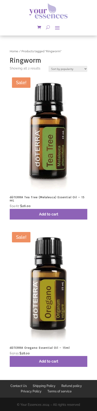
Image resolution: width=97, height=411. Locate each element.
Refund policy (71, 386)
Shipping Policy (44, 386)
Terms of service (59, 391)
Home (14, 51)
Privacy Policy (31, 391)
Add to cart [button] (48, 214)
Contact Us (18, 386)
